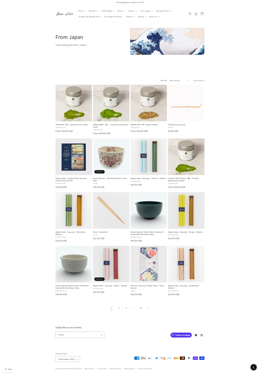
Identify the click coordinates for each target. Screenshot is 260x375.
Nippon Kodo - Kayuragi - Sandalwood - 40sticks (184, 287)
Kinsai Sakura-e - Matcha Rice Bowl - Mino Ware (110, 179)
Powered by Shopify (75, 369)
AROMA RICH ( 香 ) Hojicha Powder (144, 125)
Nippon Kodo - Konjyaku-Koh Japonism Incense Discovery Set (71, 179)
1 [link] (111, 308)
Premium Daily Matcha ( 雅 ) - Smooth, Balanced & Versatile (183, 179)
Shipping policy (129, 369)
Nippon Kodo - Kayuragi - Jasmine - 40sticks (148, 178)
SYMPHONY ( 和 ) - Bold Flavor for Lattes (72, 125)
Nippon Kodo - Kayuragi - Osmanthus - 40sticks (71, 233)
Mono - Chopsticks (100, 232)
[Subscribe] (101, 335)
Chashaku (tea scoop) (176, 125)
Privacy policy (102, 369)
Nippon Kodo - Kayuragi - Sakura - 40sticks (110, 286)
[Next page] (148, 308)
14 (141, 308)
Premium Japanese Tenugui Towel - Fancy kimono (147, 287)
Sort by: (164, 80)
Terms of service (115, 369)
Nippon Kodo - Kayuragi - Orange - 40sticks (185, 232)
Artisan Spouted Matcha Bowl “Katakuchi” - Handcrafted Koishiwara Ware (148, 233)
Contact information (145, 369)
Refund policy (89, 369)
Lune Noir (64, 369)
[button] (82, 11)
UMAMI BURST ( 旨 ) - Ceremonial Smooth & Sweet (110, 126)
